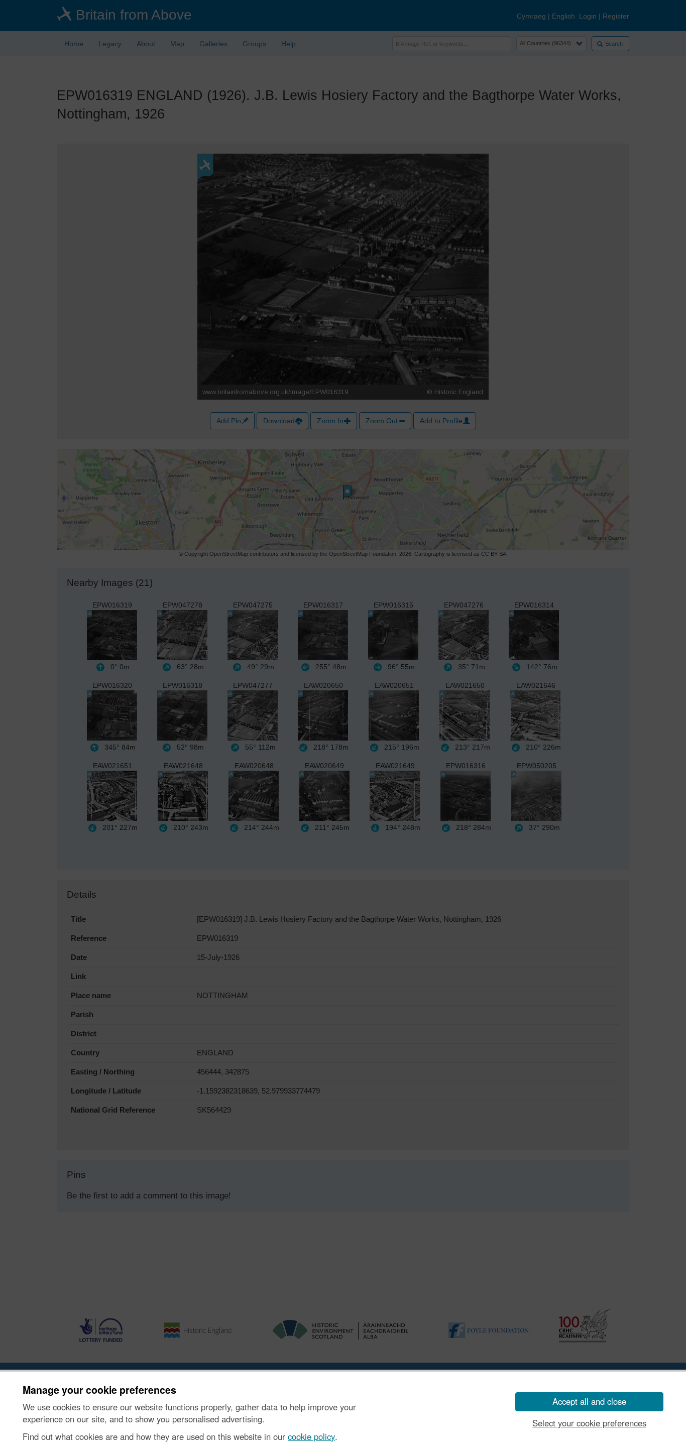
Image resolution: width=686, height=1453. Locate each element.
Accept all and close (589, 1401)
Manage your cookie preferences (99, 1390)
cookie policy (311, 1436)
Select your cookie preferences (589, 1423)
